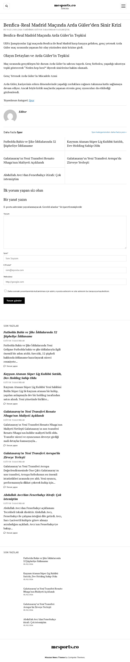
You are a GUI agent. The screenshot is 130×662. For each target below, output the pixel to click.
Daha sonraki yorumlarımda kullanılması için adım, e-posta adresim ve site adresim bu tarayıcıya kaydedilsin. (59, 291)
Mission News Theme (55, 657)
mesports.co (65, 5)
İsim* (6, 253)
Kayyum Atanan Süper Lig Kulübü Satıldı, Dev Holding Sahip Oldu (33, 376)
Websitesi (8, 276)
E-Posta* (7, 265)
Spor (31, 100)
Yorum (6, 213)
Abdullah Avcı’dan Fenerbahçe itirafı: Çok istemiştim (32, 497)
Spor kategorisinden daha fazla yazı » (109, 132)
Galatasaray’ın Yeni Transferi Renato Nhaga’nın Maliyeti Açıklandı (30, 413)
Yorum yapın (12, 366)
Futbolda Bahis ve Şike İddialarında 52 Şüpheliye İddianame (30, 334)
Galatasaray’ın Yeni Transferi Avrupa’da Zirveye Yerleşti (32, 455)
